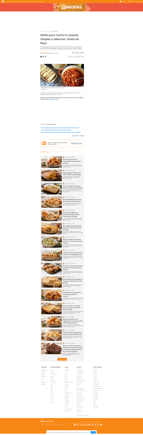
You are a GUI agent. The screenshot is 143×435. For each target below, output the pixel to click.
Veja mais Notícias (62, 359)
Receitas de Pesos (55, 31)
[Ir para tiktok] (92, 425)
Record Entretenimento (97, 388)
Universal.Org (95, 407)
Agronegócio (67, 369)
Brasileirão (43, 372)
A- (45, 56)
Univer (94, 402)
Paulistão (43, 384)
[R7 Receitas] (71, 7)
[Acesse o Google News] (81, 52)
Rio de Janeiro (67, 402)
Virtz (51, 400)
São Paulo (66, 404)
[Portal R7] (3, 1)
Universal (94, 404)
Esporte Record (79, 400)
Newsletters (95, 378)
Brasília (13, 1)
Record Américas (96, 386)
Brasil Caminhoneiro (80, 388)
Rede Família (95, 398)
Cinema (52, 376)
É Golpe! (66, 388)
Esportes (27, 1)
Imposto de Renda (68, 392)
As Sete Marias (79, 376)
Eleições (18, 1)
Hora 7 (66, 390)
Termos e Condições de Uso (60, 424)
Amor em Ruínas (80, 374)
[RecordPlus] (123, 1)
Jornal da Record (80, 407)
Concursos (67, 380)
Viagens (52, 398)
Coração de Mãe (80, 396)
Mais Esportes (43, 382)
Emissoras (95, 376)
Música (52, 390)
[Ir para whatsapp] (98, 425)
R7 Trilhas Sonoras (96, 382)
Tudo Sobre (67, 411)
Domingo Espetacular (81, 398)
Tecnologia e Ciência (68, 409)
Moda (52, 388)
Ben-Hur (78, 384)
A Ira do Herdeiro (80, 372)
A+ (43, 56)
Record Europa (95, 390)
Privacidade (53, 424)
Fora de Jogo (43, 376)
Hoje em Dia (79, 404)
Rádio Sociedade (96, 384)
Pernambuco (67, 400)
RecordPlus (95, 380)
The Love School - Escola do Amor (83, 415)
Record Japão (95, 392)
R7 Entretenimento (43, 31)
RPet (51, 396)
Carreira (94, 372)
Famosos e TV (53, 382)
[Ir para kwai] (83, 425)
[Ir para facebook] (128, 1)
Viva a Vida (52, 402)
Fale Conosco (47, 424)
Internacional (67, 394)
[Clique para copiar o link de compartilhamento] (83, 52)
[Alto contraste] (41, 57)
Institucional (97, 367)
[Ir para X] (130, 1)
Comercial (95, 374)
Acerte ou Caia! (79, 369)
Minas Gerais (67, 396)
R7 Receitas (49, 31)
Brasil (66, 372)
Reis (77, 413)
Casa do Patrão (79, 392)
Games (52, 386)
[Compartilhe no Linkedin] (77, 52)
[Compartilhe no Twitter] (73, 52)
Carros (66, 376)
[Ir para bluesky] (75, 425)
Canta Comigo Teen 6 (81, 390)
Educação (66, 386)
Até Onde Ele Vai (80, 378)
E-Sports (42, 374)
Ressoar (94, 400)
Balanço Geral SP (80, 382)
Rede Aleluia (95, 396)
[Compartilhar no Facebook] (75, 52)
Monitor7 (66, 398)
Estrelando (52, 380)
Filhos (52, 384)
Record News (40, 1)
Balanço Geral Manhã (81, 380)
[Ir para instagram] (132, 1)
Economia (66, 384)
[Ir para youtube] (101, 425)
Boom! (78, 386)
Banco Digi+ (95, 369)
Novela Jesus (79, 409)
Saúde (66, 407)
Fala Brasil (78, 402)
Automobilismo (44, 369)
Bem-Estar (52, 372)
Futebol (42, 378)
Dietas (52, 378)
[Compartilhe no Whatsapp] (79, 52)
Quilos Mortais (79, 411)
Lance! (42, 380)
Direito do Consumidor (69, 382)
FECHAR (93, 432)
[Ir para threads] (86, 425)
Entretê (22, 1)
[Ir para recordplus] (89, 425)
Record (34, 1)
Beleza (52, 369)
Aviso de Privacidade (86, 432)
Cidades (66, 378)
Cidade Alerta (79, 394)
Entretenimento (56, 367)
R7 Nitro (52, 392)
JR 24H (31, 1)
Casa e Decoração (54, 374)
